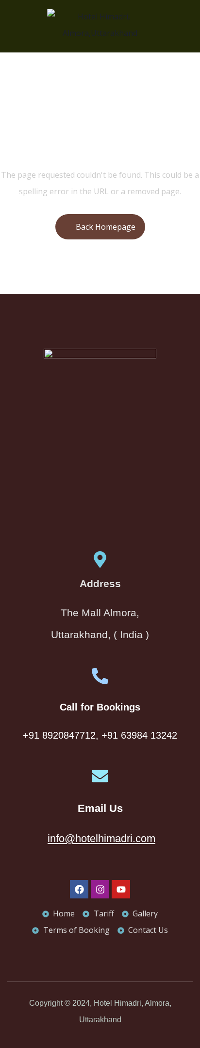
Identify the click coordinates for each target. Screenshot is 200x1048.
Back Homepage (105, 226)
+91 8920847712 (59, 735)
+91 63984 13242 (139, 735)
